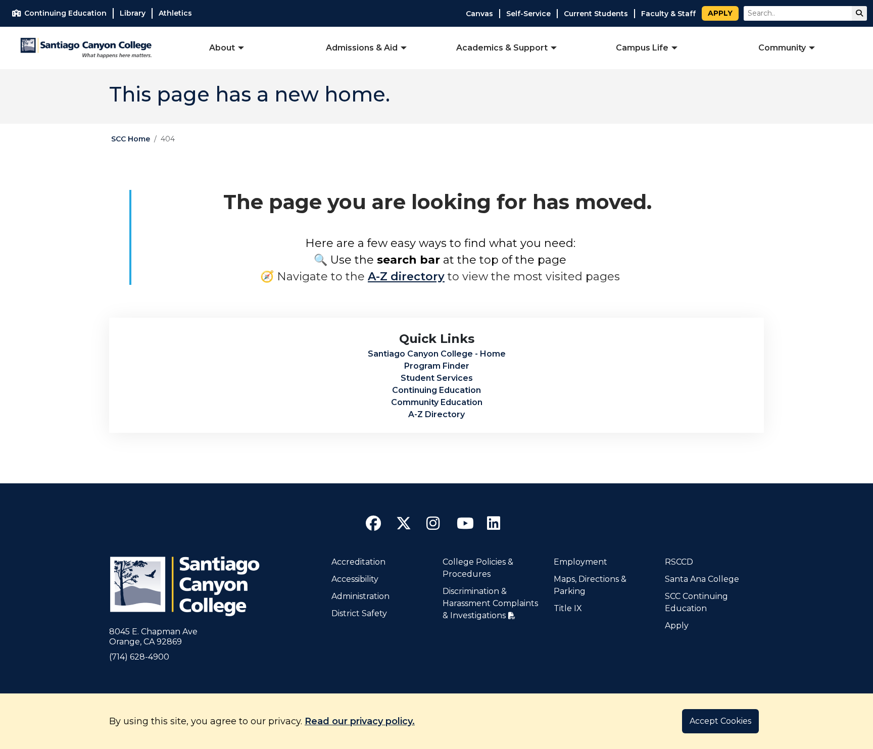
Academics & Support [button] (502, 48)
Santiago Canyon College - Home (437, 354)
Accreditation (358, 562)
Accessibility (354, 579)
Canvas (479, 13)
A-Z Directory (436, 414)
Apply (720, 13)
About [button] (222, 48)
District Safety (359, 613)
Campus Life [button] (642, 48)
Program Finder (436, 366)
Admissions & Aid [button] (362, 48)
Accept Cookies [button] (720, 721)
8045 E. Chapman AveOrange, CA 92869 (153, 636)
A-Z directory (406, 276)
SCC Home (130, 138)
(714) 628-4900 (139, 657)
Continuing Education (436, 390)
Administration (360, 596)
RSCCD (679, 562)
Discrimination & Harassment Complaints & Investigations (490, 603)
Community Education (436, 402)
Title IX (568, 608)
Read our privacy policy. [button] (360, 721)
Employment (580, 562)
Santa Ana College (702, 579)
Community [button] (782, 48)
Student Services (437, 378)
